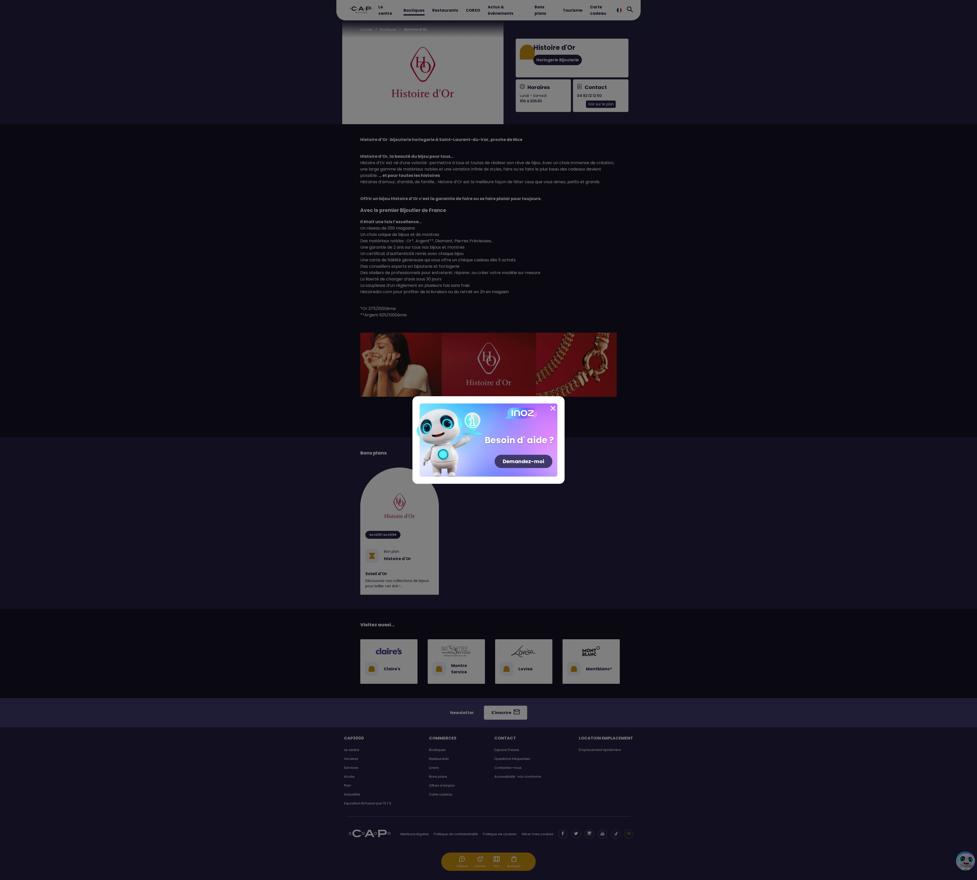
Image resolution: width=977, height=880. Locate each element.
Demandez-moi (523, 461)
